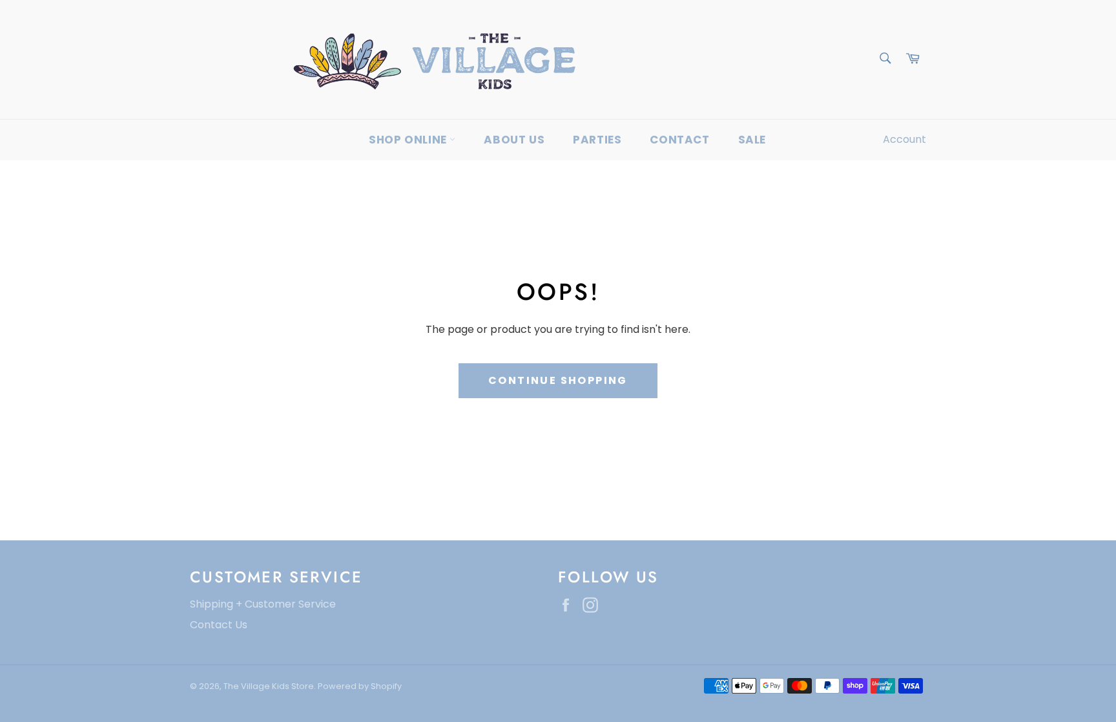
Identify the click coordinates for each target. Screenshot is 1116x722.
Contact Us (218, 624)
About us (514, 139)
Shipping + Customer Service (263, 604)
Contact (679, 139)
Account (904, 139)
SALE (752, 139)
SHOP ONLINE (409, 139)
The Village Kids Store (268, 686)
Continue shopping (558, 380)
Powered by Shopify (360, 686)
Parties (597, 139)
